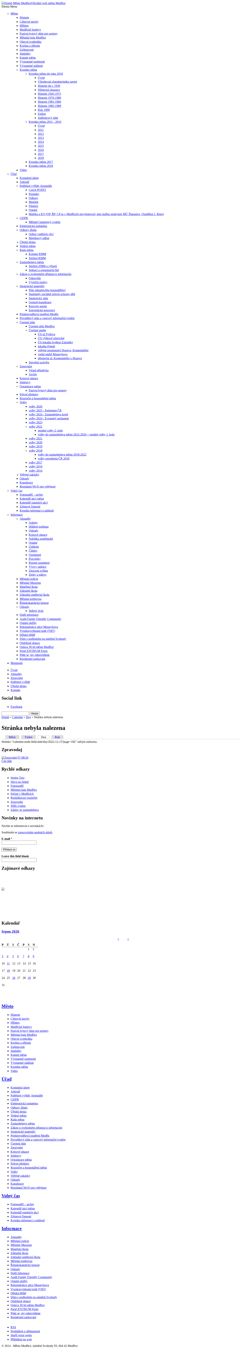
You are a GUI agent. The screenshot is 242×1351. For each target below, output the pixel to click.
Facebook (16, 706)
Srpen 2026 (10, 931)
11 (8, 963)
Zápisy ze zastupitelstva (25, 809)
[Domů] (7, 3)
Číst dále (7, 761)
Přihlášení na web (21, 1339)
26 (13, 977)
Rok (57, 737)
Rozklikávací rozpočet (24, 797)
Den (45, 737)
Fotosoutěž (17, 785)
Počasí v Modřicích (22, 793)
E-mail (7, 838)
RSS (13, 1327)
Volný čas (11, 1195)
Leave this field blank (15, 856)
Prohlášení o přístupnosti (25, 1331)
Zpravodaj (17, 801)
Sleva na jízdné (20, 781)
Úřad (7, 1078)
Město (7, 1006)
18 (8, 970)
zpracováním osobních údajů (35, 832)
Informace (12, 1228)
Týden (28, 737)
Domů (5, 717)
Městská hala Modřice (24, 789)
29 (29, 977)
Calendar (17, 717)
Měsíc (12, 737)
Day (28, 717)
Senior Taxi (17, 777)
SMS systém (18, 805)
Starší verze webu (21, 1335)
